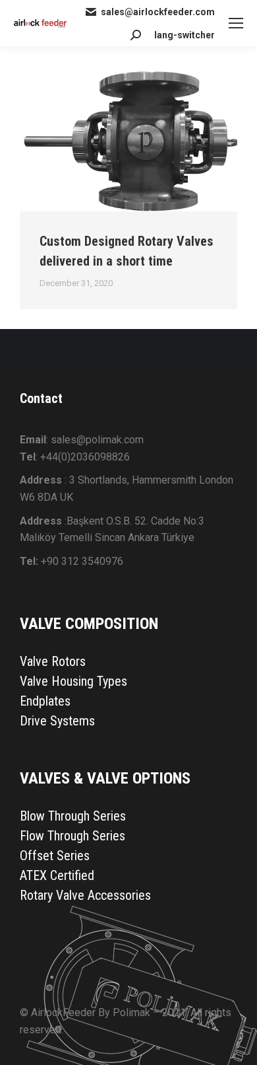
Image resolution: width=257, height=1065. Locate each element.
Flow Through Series (72, 836)
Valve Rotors (53, 661)
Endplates (45, 701)
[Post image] (128, 138)
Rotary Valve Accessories (85, 895)
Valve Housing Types (73, 681)
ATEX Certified (57, 875)
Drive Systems (57, 721)
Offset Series (55, 855)
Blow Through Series (73, 816)
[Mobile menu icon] (236, 23)
